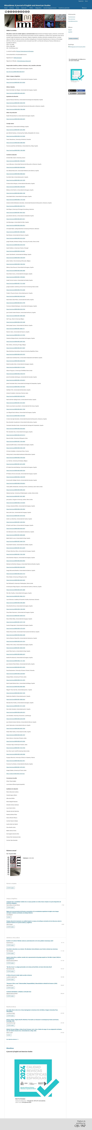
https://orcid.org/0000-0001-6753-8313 (15, 380)
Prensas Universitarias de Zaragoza (24, 51)
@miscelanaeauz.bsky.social (24, 61)
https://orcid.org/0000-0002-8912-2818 (15, 667)
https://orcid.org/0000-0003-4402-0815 (15, 93)
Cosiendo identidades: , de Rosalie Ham (18, 991)
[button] (72, 91)
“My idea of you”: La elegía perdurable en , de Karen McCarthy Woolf (29, 967)
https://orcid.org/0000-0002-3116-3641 (15, 367)
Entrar (86, 1)
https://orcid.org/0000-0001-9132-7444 (15, 747)
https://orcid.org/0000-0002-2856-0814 (15, 225)
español (70, 32)
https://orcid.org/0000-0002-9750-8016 (15, 483)
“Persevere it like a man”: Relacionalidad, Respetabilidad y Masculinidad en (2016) (31, 983)
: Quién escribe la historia (19, 975)
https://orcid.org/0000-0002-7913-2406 (15, 290)
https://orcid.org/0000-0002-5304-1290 (15, 448)
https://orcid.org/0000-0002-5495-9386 (15, 754)
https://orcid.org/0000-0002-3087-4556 (15, 341)
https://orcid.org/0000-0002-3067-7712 (15, 206)
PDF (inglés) (11, 887)
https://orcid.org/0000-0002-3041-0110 (15, 573)
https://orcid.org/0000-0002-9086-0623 (15, 173)
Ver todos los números (11, 1039)
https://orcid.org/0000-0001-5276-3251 (15, 767)
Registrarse (81, 1)
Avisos (17, 8)
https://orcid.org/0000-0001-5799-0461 (15, 277)
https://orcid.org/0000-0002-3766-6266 (15, 457)
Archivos (12, 8)
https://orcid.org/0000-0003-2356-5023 (15, 773)
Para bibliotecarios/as (72, 21)
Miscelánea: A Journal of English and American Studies (27, 5)
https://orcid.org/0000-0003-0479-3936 (15, 741)
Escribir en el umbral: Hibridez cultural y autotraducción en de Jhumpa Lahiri (29, 940)
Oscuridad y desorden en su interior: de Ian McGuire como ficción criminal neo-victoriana (32, 949)
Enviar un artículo (73, 38)
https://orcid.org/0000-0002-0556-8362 (15, 428)
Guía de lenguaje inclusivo (50, 8)
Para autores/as (71, 19)
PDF (9, 917)
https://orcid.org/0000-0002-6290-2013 (15, 712)
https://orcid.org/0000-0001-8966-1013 (15, 596)
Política (31, 8)
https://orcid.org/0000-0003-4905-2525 (15, 490)
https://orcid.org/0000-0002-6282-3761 (15, 396)
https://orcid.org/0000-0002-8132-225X (15, 238)
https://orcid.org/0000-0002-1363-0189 (15, 477)
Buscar (85, 8)
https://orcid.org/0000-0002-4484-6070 (15, 186)
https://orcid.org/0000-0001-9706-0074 (15, 161)
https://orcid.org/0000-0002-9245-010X (15, 244)
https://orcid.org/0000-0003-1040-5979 (15, 257)
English (70, 29)
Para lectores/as (71, 17)
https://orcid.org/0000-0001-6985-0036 (15, 315)
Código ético (38, 8)
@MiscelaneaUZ (18, 57)
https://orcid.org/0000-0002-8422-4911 (15, 760)
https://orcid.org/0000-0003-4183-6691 (15, 251)
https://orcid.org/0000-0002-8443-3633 (15, 580)
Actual (5, 8)
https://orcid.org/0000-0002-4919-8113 (15, 435)
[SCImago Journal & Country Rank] (76, 46)
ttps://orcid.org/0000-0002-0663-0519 (15, 71)
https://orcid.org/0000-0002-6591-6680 (15, 589)
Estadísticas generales (64, 8)
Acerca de (23, 8)
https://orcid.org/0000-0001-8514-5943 (15, 82)
